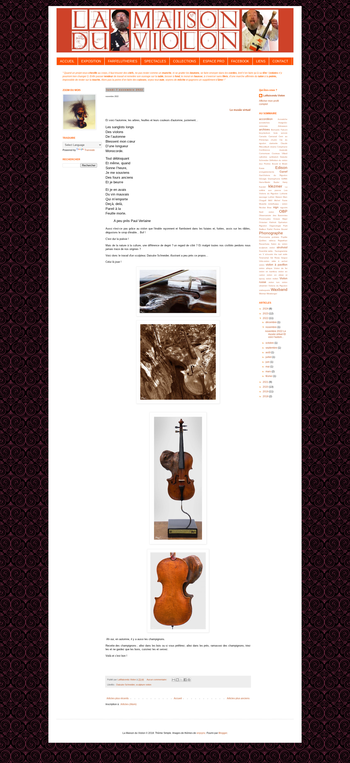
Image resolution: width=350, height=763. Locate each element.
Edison (281, 167)
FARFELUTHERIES (122, 61)
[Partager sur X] (181, 680)
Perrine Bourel (280, 229)
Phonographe (271, 233)
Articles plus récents (118, 698)
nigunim (283, 207)
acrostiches (264, 123)
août (268, 352)
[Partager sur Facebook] (185, 680)
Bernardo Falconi (279, 130)
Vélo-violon (264, 261)
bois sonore (281, 133)
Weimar (262, 293)
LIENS (261, 61)
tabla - (271, 251)
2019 (266, 391)
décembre (271, 322)
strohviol (282, 247)
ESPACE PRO (213, 61)
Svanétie (263, 251)
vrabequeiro (264, 290)
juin (268, 362)
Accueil (178, 698)
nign (276, 207)
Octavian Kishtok (267, 222)
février (269, 376)
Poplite (284, 237)
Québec (263, 240)
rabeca (272, 240)
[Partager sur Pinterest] (189, 680)
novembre (271, 327)
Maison (278, 197)
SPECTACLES (155, 61)
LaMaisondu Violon (274, 95)
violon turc (274, 282)
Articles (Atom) (129, 704)
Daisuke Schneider (125, 684)
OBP (283, 211)
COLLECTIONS (184, 61)
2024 (266, 308)
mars (269, 371)
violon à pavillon (276, 264)
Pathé (270, 229)
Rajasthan (282, 240)
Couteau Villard (280, 153)
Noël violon (266, 212)
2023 (266, 313)
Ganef (283, 171)
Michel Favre (280, 200)
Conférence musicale (273, 150)
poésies (275, 237)
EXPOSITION (91, 61)
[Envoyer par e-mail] (174, 680)
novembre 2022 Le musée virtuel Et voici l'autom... (275, 334)
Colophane (282, 147)
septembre (272, 347)
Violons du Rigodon (277, 286)
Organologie (275, 226)
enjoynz (201, 733)
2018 (266, 396)
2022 (266, 318)
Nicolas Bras (265, 207)
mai (268, 366)
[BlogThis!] (177, 680)
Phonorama (264, 237)
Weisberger (272, 293)
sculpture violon (143, 684)
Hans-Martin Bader (269, 182)
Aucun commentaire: (157, 679)
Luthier (271, 197)
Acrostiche (282, 119)
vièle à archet (279, 261)
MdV (270, 200)
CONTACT (280, 61)
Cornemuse (264, 153)
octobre (270, 342)
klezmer (275, 186)
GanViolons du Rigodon (273, 175)
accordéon (266, 119)
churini (274, 140)
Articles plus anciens (238, 698)
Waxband (279, 289)
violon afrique (265, 268)
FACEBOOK (240, 61)
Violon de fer (280, 268)
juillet (269, 357)
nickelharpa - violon (277, 204)
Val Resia (275, 258)
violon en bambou (268, 271)
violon (262, 265)
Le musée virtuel (240, 109)
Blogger (223, 733)
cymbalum (273, 157)
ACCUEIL (67, 61)
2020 (266, 386)
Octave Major (280, 219)
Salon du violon (279, 244)
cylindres (263, 157)
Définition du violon (278, 160)
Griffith (284, 179)
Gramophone (274, 179)
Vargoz (284, 258)
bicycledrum (264, 133)
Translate (89, 150)
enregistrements (266, 172)
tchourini (269, 254)
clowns (273, 147)
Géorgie (263, 179)
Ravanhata (264, 244)
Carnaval (273, 136)
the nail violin (280, 254)
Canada (263, 136)
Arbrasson (282, 126)
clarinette (273, 143)
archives (264, 129)
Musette (263, 204)
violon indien (272, 278)
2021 (266, 382)
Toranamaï (264, 258)
